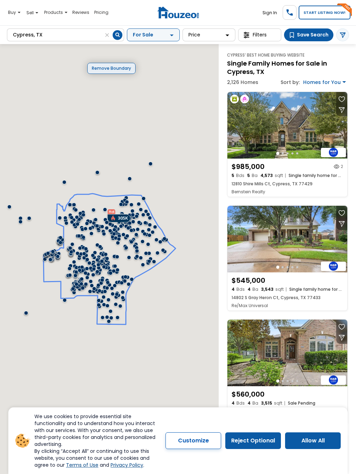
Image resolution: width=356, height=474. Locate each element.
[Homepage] (178, 13)
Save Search (313, 34)
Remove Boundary (111, 68)
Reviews (80, 12)
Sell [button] (30, 13)
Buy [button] (12, 12)
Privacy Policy (127, 465)
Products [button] (54, 12)
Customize (193, 441)
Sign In (269, 13)
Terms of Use (82, 465)
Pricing (101, 12)
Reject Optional (253, 441)
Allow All (313, 441)
